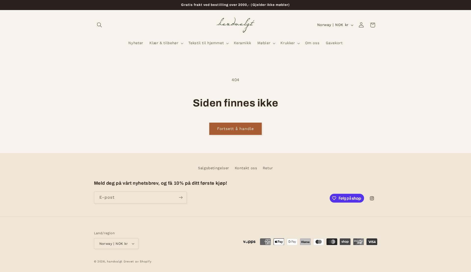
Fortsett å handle (235, 128)
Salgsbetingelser (213, 168)
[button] (99, 25)
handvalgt (114, 261)
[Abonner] (180, 198)
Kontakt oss (246, 168)
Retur (268, 168)
